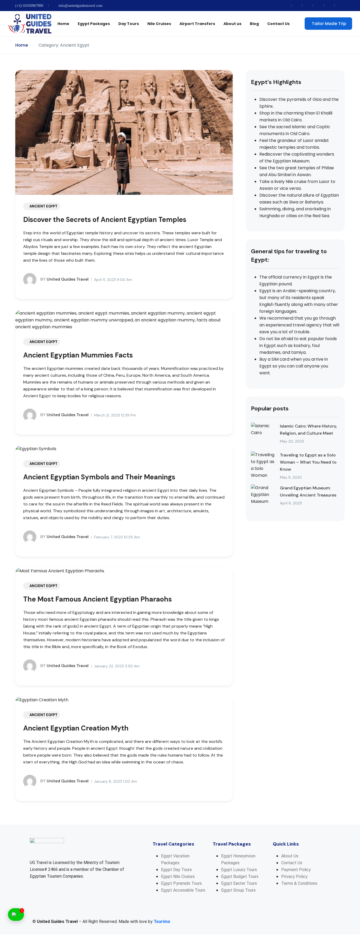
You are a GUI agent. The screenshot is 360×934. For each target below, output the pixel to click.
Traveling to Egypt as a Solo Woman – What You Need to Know (308, 462)
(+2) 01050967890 (29, 6)
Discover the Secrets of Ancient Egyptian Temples (104, 219)
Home (63, 23)
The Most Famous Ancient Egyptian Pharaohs (97, 599)
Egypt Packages (94, 23)
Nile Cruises (159, 23)
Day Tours (128, 23)
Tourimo (162, 921)
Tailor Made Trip (329, 24)
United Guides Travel (64, 279)
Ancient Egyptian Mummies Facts (78, 355)
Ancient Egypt (43, 206)
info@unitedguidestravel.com (81, 6)
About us (232, 23)
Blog (254, 23)
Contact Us (278, 23)
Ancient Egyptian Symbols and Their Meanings (99, 477)
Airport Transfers (197, 23)
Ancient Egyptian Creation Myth (76, 728)
